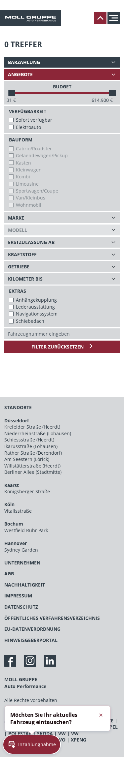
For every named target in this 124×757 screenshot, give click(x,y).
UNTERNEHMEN (22, 563)
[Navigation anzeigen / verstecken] (115, 18)
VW (62, 733)
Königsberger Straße (27, 491)
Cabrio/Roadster (34, 148)
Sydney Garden (21, 550)
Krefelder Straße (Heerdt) (32, 427)
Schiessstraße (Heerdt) (29, 440)
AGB (9, 573)
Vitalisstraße (18, 511)
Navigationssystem (37, 314)
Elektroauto (28, 127)
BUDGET (62, 86)
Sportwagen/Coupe (37, 191)
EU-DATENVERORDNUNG (32, 629)
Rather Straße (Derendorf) (33, 453)
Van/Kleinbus (30, 198)
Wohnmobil (28, 205)
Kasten (23, 163)
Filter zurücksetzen (58, 347)
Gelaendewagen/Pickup (42, 155)
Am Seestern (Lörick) (26, 459)
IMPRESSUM (18, 595)
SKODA (45, 733)
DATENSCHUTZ (21, 607)
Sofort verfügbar (34, 120)
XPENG (78, 740)
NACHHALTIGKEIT (24, 585)
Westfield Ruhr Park (26, 530)
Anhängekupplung (36, 300)
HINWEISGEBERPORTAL (31, 640)
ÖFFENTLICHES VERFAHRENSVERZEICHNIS (52, 618)
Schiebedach (30, 321)
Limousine (27, 184)
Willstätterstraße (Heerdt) (32, 466)
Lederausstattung (35, 307)
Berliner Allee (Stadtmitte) (33, 472)
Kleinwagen (29, 170)
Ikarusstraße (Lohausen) (31, 446)
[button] (32, 744)
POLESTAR (20, 733)
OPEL (112, 727)
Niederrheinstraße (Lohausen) (37, 433)
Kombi (23, 176)
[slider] (11, 93)
